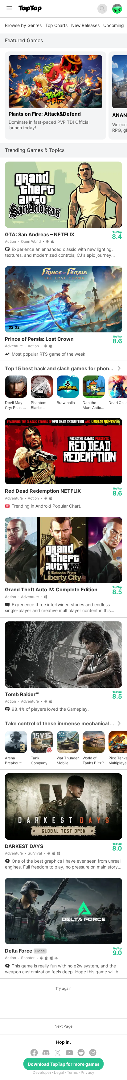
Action (10, 241)
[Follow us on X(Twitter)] (57, 1053)
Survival (35, 853)
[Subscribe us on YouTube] (69, 1053)
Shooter (28, 957)
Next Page (63, 1026)
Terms (72, 1072)
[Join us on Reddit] (81, 1053)
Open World (31, 241)
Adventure (14, 346)
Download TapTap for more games (64, 1064)
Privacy (88, 1072)
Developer (42, 1072)
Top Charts (56, 25)
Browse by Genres (23, 25)
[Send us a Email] (92, 1053)
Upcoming (113, 25)
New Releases (85, 25)
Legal (59, 1072)
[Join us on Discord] (46, 1053)
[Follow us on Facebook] (34, 1053)
